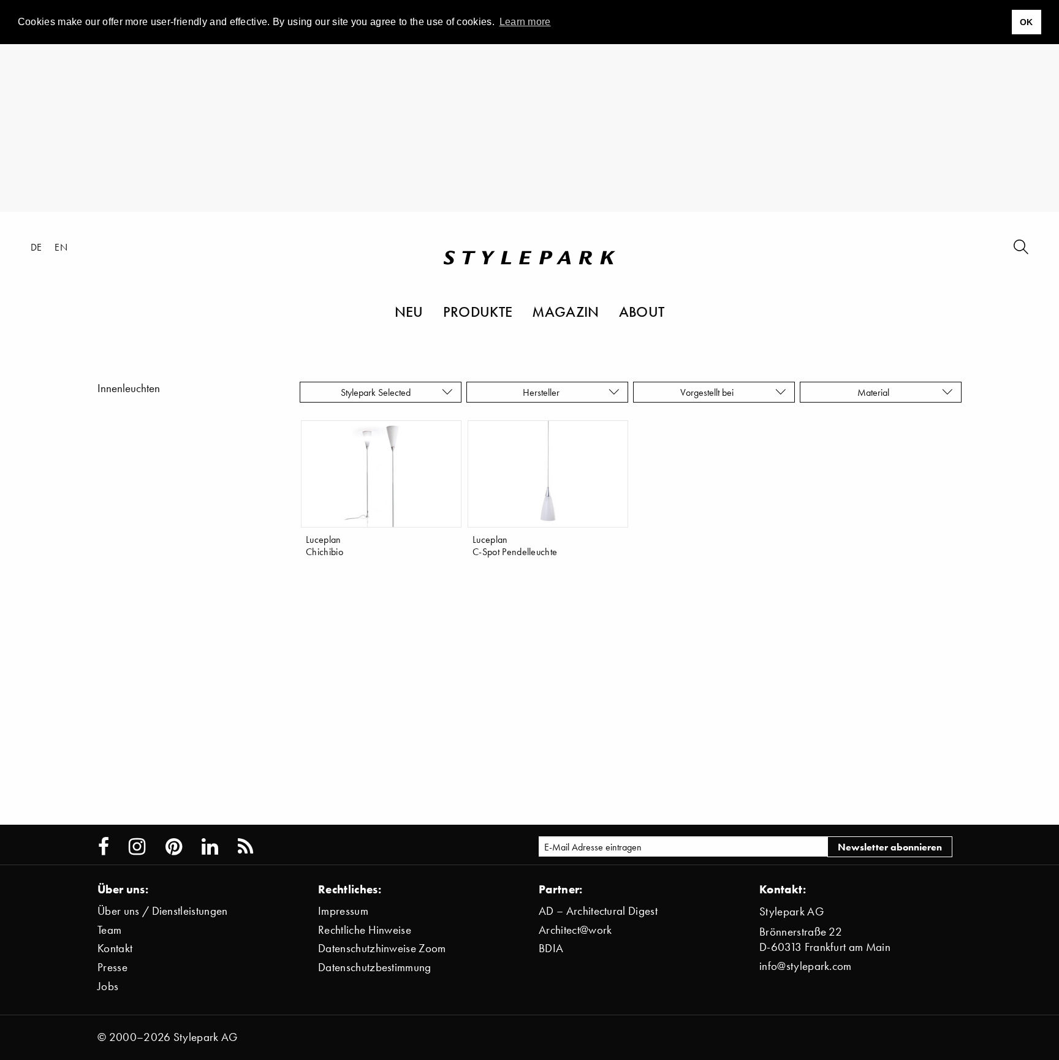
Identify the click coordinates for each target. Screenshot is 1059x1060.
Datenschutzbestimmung (374, 967)
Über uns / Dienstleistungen (162, 911)
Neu (409, 311)
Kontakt (114, 948)
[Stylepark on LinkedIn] (210, 847)
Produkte (478, 311)
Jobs (107, 986)
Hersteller (542, 392)
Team (109, 930)
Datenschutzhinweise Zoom (382, 948)
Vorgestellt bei (709, 392)
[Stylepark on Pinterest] (174, 847)
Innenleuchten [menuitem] (128, 388)
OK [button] (1026, 22)
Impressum (343, 911)
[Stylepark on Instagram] (137, 847)
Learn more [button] (525, 22)
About (642, 311)
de (36, 247)
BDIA (551, 948)
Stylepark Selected (376, 392)
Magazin (565, 311)
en (61, 247)
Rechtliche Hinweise (364, 930)
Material (875, 392)
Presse (112, 967)
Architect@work (575, 930)
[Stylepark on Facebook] (103, 847)
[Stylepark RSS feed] (245, 847)
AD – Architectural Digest (598, 911)
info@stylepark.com (805, 966)
